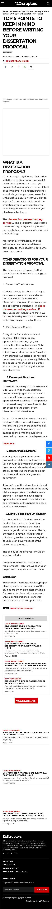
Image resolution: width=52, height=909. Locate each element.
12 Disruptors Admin (17, 61)
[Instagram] (7, 853)
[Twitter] (12, 66)
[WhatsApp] (24, 66)
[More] (31, 66)
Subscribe (42, 890)
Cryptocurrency (13, 679)
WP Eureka (44, 901)
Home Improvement (14, 624)
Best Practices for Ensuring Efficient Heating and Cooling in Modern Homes (25, 664)
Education (15, 12)
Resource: (9, 443)
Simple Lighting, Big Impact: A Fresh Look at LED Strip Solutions (23, 627)
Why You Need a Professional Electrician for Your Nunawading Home (23, 646)
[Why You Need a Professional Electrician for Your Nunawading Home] (26, 756)
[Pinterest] (18, 66)
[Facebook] (5, 66)
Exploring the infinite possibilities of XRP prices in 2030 (25, 682)
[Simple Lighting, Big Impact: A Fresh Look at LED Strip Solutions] (26, 716)
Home (5, 12)
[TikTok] (11, 853)
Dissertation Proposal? (21, 608)
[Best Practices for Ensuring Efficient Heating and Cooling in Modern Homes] (26, 797)
